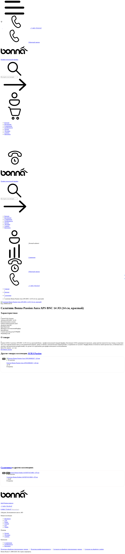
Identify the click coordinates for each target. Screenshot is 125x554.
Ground (6, 524)
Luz (5, 525)
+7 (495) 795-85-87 (6, 506)
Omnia (6, 527)
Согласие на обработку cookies (94, 549)
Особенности (8, 544)
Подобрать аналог (6, 349)
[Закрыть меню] (14, 150)
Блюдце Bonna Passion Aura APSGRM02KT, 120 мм (22, 363)
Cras (5, 520)
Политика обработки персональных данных (14, 549)
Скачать (6, 536)
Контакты (7, 546)
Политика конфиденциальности (41, 549)
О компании (8, 543)
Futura (6, 522)
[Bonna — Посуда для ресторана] (14, 500)
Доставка (7, 535)
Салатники (7, 295)
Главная (6, 289)
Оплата (6, 533)
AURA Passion (34, 353)
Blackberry (7, 519)
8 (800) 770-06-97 (10, 509)
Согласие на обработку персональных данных (67, 549)
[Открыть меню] (14, 14)
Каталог (6, 292)
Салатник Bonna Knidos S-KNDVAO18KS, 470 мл (22, 477)
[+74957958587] (14, 164)
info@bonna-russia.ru (7, 503)
